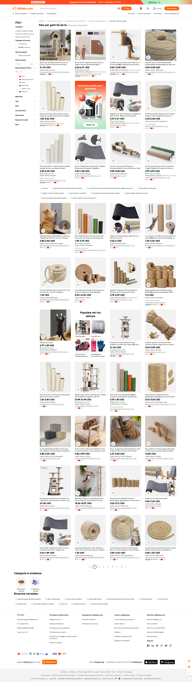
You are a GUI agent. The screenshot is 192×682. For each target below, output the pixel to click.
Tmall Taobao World (85, 672)
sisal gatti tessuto (146, 599)
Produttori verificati (88, 619)
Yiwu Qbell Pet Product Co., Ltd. (121, 300)
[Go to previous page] (90, 567)
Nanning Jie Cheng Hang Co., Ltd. (156, 126)
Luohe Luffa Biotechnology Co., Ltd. (157, 177)
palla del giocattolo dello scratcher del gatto (68, 188)
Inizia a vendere (152, 624)
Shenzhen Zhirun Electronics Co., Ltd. (88, 176)
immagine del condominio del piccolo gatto (106, 193)
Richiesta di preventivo (90, 624)
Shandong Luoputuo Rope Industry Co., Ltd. (160, 404)
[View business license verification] (116, 679)
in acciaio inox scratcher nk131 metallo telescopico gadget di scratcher (110, 188)
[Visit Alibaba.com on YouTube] (166, 645)
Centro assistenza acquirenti (124, 619)
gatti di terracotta (79, 604)
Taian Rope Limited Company (155, 302)
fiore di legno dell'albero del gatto (43, 604)
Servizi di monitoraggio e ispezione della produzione (63, 637)
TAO (113, 672)
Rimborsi (117, 632)
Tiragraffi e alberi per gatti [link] (117, 21)
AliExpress (64, 672)
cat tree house (163, 599)
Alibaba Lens (28, 662)
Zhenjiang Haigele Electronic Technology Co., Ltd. (160, 245)
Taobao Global (105, 672)
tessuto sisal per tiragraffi (100, 604)
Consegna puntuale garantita (60, 628)
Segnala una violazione (122, 640)
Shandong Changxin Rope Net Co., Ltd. (123, 508)
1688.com (73, 672)
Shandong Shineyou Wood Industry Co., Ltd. (90, 250)
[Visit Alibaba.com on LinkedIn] (152, 645)
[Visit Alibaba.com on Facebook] (148, 645)
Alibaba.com (137, 662)
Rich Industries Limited (118, 125)
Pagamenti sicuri (55, 619)
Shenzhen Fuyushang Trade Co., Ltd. (122, 245)
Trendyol (120, 672)
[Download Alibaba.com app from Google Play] (167, 662)
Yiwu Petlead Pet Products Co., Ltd (52, 123)
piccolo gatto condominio (78, 193)
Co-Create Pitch (22, 624)
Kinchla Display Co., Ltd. (118, 176)
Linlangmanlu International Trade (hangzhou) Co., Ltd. (55, 72)
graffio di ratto (22, 604)
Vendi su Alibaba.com (154, 619)
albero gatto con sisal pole (148, 188)
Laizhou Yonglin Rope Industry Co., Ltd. (123, 458)
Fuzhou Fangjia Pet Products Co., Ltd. (87, 458)
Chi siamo (20, 615)
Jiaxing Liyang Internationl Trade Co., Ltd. (159, 458)
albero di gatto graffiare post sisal (136, 193)
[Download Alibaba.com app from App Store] (151, 662)
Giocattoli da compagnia (97, 21)
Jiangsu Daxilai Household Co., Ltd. (122, 354)
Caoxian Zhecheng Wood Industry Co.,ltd (124, 72)
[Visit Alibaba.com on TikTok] (170, 645)
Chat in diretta (119, 624)
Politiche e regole (56, 642)
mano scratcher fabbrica (74, 599)
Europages (128, 672)
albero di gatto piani (53, 599)
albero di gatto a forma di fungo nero (84, 198)
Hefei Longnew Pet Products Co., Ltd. (53, 180)
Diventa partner (152, 636)
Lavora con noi (22, 632)
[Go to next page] (126, 567)
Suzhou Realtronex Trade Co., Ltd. (86, 406)
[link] (189, 661)
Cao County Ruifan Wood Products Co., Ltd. (90, 508)
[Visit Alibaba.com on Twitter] (157, 645)
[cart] (148, 9)
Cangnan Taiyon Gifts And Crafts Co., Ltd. (54, 352)
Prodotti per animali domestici (75, 21)
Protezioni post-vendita (58, 632)
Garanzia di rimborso (57, 624)
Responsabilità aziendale (25, 628)
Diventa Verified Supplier (155, 632)
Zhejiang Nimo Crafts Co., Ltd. (155, 352)
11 (121, 567)
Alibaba (41, 21)
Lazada (96, 672)
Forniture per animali (54, 21)
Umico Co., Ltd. (80, 300)
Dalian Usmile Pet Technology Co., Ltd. (88, 74)
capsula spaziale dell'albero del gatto (29, 599)
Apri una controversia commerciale (126, 628)
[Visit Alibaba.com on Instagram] (161, 645)
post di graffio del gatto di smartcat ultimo (121, 599)
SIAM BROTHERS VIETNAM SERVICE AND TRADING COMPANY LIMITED (55, 300)
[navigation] (25, 294)
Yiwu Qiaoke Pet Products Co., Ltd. (122, 409)
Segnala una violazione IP (123, 636)
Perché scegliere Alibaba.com (27, 619)
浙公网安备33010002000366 (132, 679)
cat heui (45, 188)
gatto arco (64, 604)
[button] (118, 8)
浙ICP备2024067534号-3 (152, 679)
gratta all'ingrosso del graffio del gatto (55, 198)
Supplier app (99, 662)
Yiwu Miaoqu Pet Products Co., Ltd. (52, 404)
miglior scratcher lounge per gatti (53, 193)
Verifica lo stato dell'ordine (156, 628)
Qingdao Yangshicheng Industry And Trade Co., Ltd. (55, 508)
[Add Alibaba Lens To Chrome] (49, 662)
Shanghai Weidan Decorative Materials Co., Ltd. (55, 245)
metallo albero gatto (94, 599)
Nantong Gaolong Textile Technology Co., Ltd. (160, 72)
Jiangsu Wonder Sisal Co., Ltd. (50, 458)
